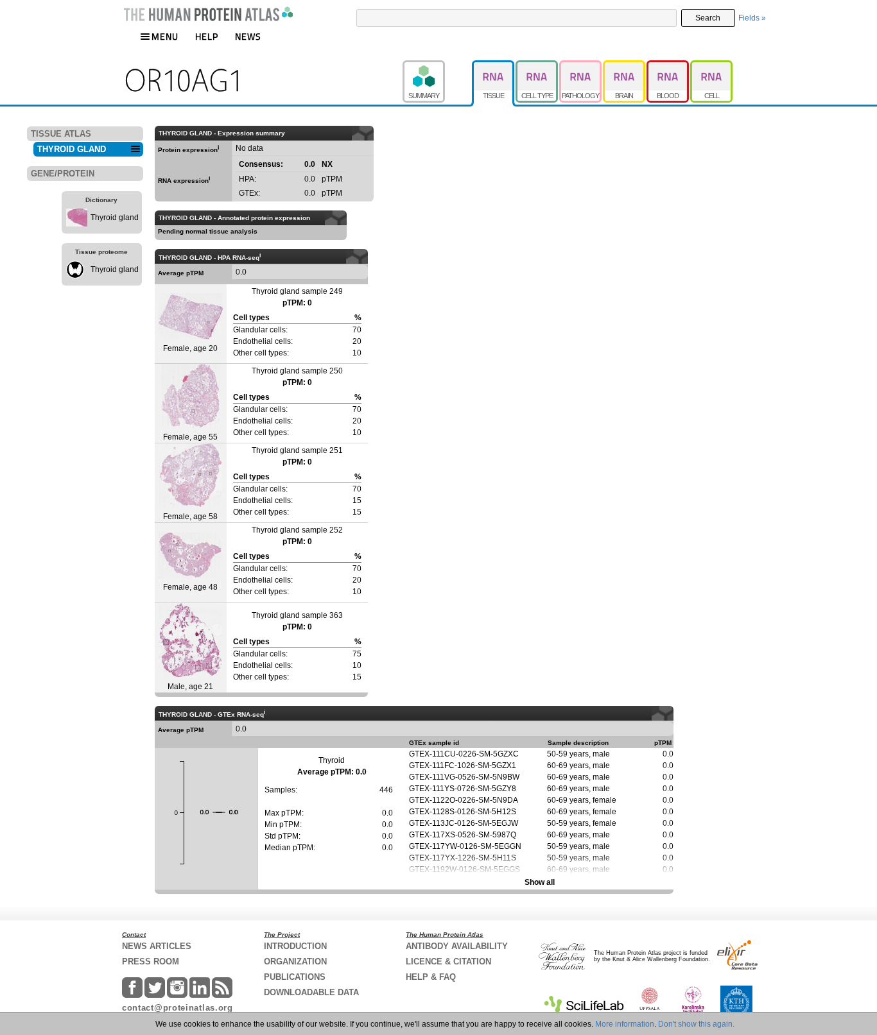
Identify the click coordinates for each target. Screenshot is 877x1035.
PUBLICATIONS (295, 977)
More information (624, 1024)
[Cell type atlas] (537, 66)
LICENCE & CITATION (448, 961)
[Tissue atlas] (494, 66)
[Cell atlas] (711, 66)
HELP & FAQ (431, 977)
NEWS (248, 36)
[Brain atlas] (625, 66)
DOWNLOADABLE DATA (311, 992)
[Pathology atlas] (581, 66)
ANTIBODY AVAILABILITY (457, 946)
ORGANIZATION (295, 961)
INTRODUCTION (295, 946)
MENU (165, 36)
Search (707, 17)
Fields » (752, 17)
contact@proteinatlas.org (177, 1008)
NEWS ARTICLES (156, 946)
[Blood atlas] (668, 66)
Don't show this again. (696, 1024)
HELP (206, 36)
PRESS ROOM (150, 961)
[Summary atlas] (437, 66)
